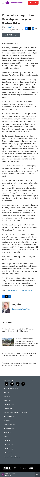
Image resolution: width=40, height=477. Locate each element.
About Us (6, 392)
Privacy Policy (8, 408)
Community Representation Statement (15, 412)
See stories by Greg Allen (21, 309)
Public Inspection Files (10, 424)
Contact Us (7, 396)
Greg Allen (11, 27)
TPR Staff (7, 441)
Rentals (6, 436)
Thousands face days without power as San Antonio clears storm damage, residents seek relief (26, 343)
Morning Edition (12, 290)
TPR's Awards (8, 453)
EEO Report (7, 420)
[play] (3, 475)
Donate (34, 3)
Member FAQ (7, 432)
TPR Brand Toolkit (9, 404)
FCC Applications (9, 428)
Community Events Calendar (12, 457)
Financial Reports (9, 416)
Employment (7, 400)
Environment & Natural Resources (24, 338)
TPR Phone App (8, 449)
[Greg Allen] (6, 307)
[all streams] (37, 474)
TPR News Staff (8, 445)
